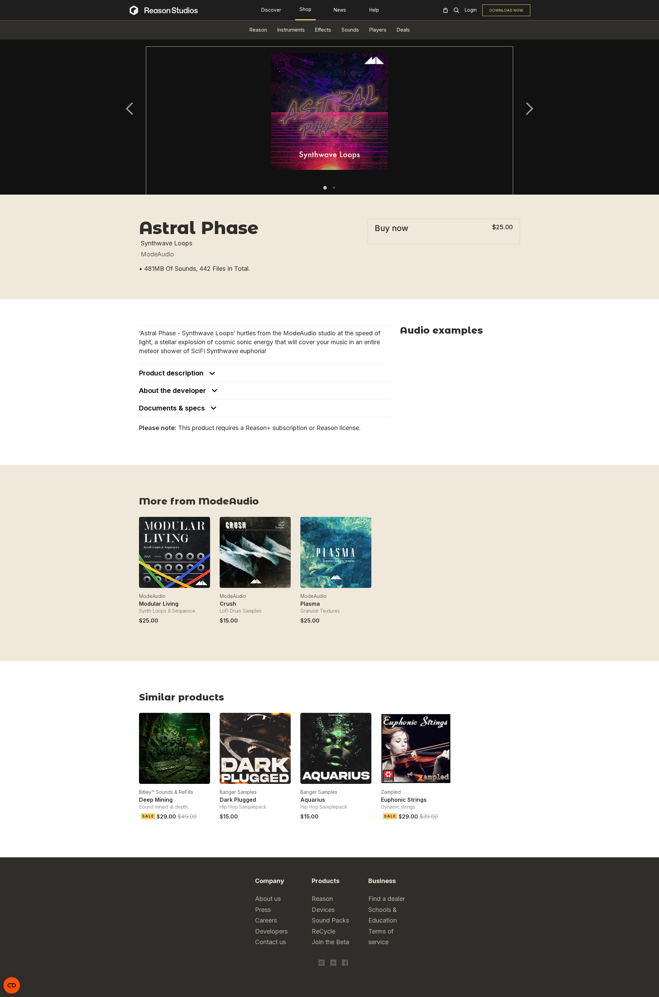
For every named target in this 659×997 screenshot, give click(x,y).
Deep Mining (156, 799)
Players (377, 30)
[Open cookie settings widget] (11, 985)
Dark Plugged (238, 799)
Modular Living (158, 603)
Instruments (291, 30)
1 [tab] (325, 187)
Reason (258, 30)
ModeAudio (157, 254)
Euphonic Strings (404, 799)
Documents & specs (173, 408)
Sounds (350, 30)
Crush (228, 603)
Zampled (391, 792)
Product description (172, 373)
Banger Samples (238, 792)
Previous (129, 108)
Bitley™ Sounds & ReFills (166, 792)
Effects (323, 30)
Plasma (310, 603)
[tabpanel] (329, 125)
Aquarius (312, 799)
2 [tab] (334, 187)
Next (529, 108)
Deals (403, 30)
